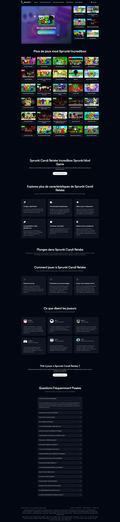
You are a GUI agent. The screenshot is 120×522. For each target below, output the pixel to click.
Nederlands (36, 518)
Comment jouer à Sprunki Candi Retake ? (48, 412)
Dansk (59, 518)
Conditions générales (86, 507)
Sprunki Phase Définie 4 (91, 510)
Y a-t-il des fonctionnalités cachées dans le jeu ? (50, 426)
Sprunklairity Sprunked (63, 510)
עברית (74, 518)
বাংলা (88, 516)
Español (35, 516)
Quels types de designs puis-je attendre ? (48, 444)
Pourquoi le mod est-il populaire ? (47, 476)
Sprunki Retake (69, 2)
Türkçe (96, 516)
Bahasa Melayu (76, 516)
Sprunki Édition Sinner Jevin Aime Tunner (77, 510)
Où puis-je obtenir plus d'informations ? (48, 481)
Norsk (56, 518)
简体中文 (39, 516)
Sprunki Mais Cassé (93, 511)
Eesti (56, 519)
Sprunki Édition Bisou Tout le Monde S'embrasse (43, 511)
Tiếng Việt (26, 518)
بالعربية (85, 516)
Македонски (68, 519)
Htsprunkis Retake (53, 513)
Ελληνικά (70, 518)
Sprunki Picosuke (64, 511)
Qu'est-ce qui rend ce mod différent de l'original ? (50, 431)
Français (31, 516)
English (23, 516)
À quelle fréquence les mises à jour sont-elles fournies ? (52, 435)
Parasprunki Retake (60, 514)
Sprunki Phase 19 (57, 511)
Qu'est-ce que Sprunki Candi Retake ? (48, 398)
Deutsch (27, 516)
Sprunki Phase (45, 513)
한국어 (50, 516)
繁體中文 (43, 516)
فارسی (77, 518)
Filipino (40, 518)
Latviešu (59, 519)
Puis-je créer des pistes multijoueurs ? (48, 462)
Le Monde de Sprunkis (77, 513)
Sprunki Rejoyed (78, 2)
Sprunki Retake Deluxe (37, 513)
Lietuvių (63, 519)
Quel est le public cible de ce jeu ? (47, 472)
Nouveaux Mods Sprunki (45, 2)
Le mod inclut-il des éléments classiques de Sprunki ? (51, 494)
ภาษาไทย (82, 516)
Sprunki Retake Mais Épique (83, 511)
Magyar (48, 518)
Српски (85, 518)
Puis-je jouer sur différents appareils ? (48, 440)
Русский (63, 516)
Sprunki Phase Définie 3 (27, 511)
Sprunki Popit (55, 510)
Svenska (52, 518)
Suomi (62, 518)
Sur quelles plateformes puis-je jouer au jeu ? (49, 490)
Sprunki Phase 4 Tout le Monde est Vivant (43, 510)
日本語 (47, 516)
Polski (93, 516)
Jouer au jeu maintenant (46, 32)
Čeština (65, 518)
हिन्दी (90, 516)
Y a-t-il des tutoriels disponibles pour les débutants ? (51, 467)
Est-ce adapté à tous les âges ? (46, 421)
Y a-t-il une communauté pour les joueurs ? (49, 449)
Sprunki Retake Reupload (29, 510)
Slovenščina (51, 519)
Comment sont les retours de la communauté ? (50, 485)
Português (55, 516)
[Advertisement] (60, 146)
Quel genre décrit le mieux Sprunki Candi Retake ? (50, 458)
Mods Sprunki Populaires (58, 2)
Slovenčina (81, 518)
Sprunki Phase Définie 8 (27, 513)
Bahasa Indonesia (68, 516)
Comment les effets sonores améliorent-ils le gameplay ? (52, 453)
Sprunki (36, 2)
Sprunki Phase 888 (73, 511)
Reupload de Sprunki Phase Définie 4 (64, 513)
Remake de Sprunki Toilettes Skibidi (90, 513)
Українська (30, 518)
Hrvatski (94, 518)
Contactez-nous (95, 507)
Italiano (59, 516)
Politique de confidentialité (75, 507)
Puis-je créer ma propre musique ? (47, 417)
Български (90, 518)
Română (44, 518)
